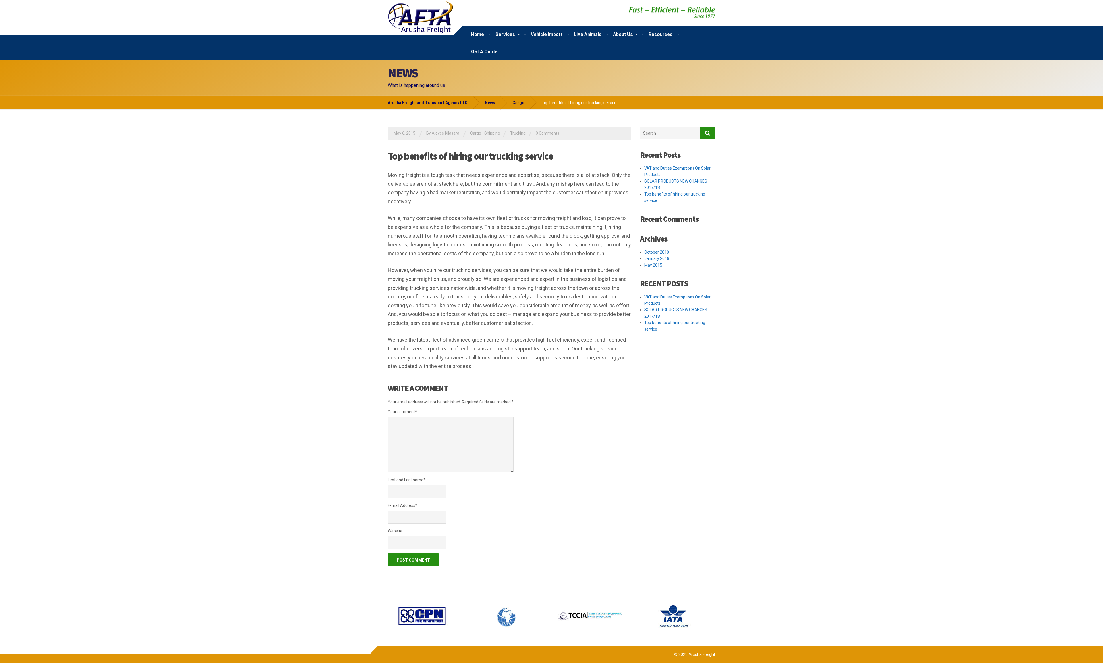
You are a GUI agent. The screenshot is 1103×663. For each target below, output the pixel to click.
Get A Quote (484, 51)
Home (477, 34)
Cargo (475, 133)
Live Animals (587, 34)
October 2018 (656, 252)
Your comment (402, 411)
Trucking (518, 133)
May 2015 (653, 265)
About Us (623, 34)
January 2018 (656, 258)
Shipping (492, 133)
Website (395, 531)
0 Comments (547, 133)
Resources (660, 34)
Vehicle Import (546, 34)
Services (505, 34)
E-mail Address (402, 505)
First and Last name (406, 480)
